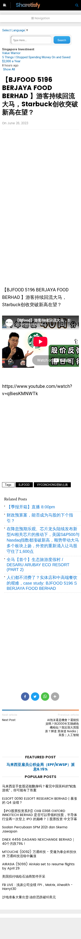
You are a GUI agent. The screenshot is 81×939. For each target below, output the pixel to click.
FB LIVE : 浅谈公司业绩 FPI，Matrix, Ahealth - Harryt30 (37, 886)
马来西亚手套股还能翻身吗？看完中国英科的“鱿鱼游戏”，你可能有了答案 (39, 788)
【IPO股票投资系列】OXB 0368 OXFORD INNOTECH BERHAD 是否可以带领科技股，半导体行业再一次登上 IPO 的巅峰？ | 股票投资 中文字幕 (39, 814)
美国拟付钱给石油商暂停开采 (23, 876)
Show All (9, 69)
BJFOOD (24, 484)
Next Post (9, 720)
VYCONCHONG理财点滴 (52, 484)
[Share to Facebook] (25, 696)
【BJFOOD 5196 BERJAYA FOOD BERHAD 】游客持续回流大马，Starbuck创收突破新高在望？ (40, 96)
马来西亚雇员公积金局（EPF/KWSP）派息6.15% (40, 767)
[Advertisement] (40, 168)
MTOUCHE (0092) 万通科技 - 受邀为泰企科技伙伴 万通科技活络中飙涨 (39, 853)
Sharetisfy (28, 5)
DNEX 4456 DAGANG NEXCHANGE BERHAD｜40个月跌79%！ (38, 841)
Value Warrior (11, 53)
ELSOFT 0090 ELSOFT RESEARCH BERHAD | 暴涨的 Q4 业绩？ (39, 800)
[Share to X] (35, 696)
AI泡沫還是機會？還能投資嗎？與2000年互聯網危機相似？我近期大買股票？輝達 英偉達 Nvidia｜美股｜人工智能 (62, 727)
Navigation (42, 18)
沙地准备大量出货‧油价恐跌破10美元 (29, 897)
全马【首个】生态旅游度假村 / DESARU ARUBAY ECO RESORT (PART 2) (38, 564)
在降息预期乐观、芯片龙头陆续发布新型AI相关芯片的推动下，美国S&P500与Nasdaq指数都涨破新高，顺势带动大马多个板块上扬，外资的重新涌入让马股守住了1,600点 (43, 540)
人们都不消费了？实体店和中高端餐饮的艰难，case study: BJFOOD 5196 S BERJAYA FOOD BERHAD (42, 583)
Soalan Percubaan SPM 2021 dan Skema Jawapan (34, 829)
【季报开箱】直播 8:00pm (31, 507)
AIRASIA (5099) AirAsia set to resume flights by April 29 (38, 866)
